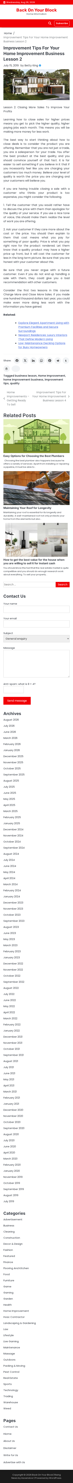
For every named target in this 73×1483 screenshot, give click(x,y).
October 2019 (11, 1183)
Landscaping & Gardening (19, 1323)
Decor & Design (13, 1244)
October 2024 (12, 841)
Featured (9, 1256)
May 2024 (9, 872)
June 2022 (9, 1000)
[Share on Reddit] (57, 360)
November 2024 (13, 835)
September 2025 (14, 774)
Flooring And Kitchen (16, 1268)
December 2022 (13, 963)
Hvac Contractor (14, 1317)
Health (7, 1305)
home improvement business (23, 379)
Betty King (31, 65)
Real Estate (10, 1378)
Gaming (8, 1292)
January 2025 (11, 823)
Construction (11, 1237)
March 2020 (10, 1158)
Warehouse (10, 1402)
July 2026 (9, 726)
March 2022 (10, 1018)
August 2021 (10, 1061)
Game (7, 1286)
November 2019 (13, 1177)
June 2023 (9, 933)
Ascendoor (27, 1478)
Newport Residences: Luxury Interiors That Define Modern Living (42, 337)
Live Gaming (11, 1341)
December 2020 (13, 1110)
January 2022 (11, 1030)
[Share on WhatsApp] (41, 360)
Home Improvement (51, 375)
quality (15, 383)
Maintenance (11, 1347)
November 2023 (13, 908)
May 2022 (9, 1006)
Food (6, 1274)
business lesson (26, 375)
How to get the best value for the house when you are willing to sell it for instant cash (34, 561)
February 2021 (11, 1097)
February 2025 (12, 817)
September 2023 (13, 921)
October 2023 (12, 915)
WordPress (55, 1478)
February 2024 (12, 890)
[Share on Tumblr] (66, 360)
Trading (8, 1396)
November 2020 (13, 1116)
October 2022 (11, 975)
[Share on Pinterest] (49, 360)
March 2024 (10, 884)
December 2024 (13, 829)
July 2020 (9, 1140)
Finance (8, 1262)
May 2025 (9, 799)
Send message (17, 701)
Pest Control (11, 1372)
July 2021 (8, 1067)
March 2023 (10, 945)
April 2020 (9, 1152)
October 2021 (11, 1049)
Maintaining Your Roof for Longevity (27, 508)
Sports (7, 1384)
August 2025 (11, 780)
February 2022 (12, 1024)
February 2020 (12, 1164)
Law (5, 1329)
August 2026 (11, 719)
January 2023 (11, 957)
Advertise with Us (14, 1462)
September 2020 (13, 1128)
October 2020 (12, 1122)
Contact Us (10, 1426)
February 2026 (12, 744)
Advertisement (12, 1219)
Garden (8, 1298)
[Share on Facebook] (17, 360)
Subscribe (62, 23)
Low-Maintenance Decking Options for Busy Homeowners (41, 345)
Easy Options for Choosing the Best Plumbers (33, 456)
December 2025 (13, 756)
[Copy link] (16, 368)
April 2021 (8, 1085)
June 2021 (9, 1073)
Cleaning (9, 1231)
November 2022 (13, 969)
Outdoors (9, 1359)
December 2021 (13, 1036)
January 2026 (11, 750)
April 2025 (9, 805)
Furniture (8, 1280)
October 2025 (12, 768)
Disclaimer (9, 1448)
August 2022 (11, 988)
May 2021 (8, 1079)
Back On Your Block (36, 10)
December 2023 (13, 902)
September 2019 (13, 1189)
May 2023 (9, 939)
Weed (7, 1408)
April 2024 (9, 878)
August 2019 (10, 1195)
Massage (9, 1353)
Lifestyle (8, 1335)
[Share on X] (25, 360)
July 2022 (8, 994)
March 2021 (10, 1091)
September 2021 (13, 1055)
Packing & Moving (14, 1366)
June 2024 (9, 866)
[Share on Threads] (6, 368)
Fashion (8, 1250)
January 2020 (11, 1171)
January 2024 (11, 896)
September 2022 (13, 982)
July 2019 (8, 1201)
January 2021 (11, 1104)
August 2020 (11, 1134)
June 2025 (9, 793)
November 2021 (12, 1043)
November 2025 (13, 762)
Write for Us (10, 1455)
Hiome (7, 1434)
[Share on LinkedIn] (33, 360)
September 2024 (14, 847)
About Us (9, 1441)
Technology (10, 1390)
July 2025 (9, 786)
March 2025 (10, 811)
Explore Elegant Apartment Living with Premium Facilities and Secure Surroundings (43, 327)
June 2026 (9, 732)
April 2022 (9, 1012)
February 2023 (12, 951)
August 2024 (11, 854)
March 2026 (10, 738)
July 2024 (9, 860)
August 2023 (11, 927)
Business (8, 1225)
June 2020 (9, 1146)
